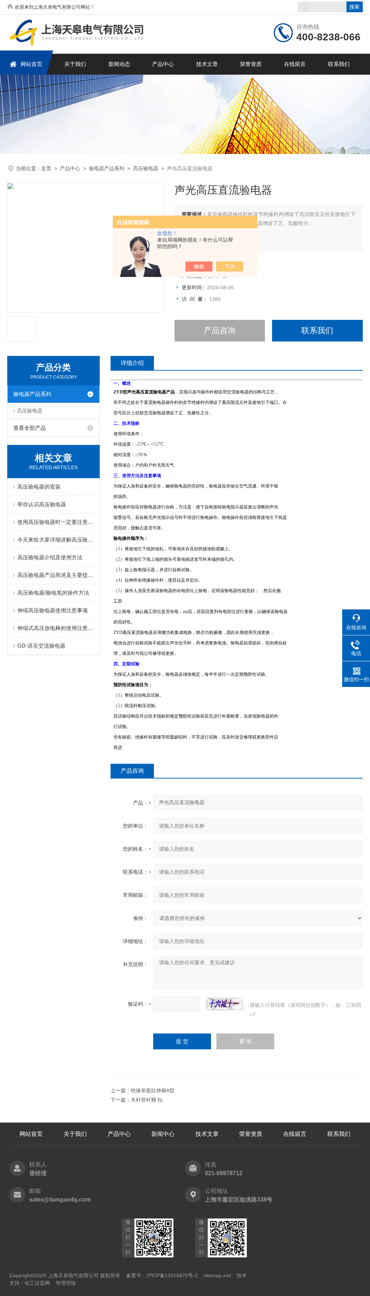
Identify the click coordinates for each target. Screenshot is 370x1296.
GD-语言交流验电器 (41, 646)
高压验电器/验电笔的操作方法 (53, 593)
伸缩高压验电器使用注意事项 (52, 610)
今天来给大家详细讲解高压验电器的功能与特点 (57, 540)
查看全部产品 (29, 428)
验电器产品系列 (106, 168)
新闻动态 (119, 64)
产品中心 (163, 64)
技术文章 (207, 64)
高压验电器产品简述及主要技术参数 (57, 575)
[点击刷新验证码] (224, 1004)
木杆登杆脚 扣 (147, 1100)
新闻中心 (163, 1134)
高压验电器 (145, 168)
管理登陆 (66, 1283)
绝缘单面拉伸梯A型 (153, 1090)
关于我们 (75, 64)
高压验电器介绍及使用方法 (49, 557)
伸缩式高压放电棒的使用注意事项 (57, 628)
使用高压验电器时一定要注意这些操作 (57, 522)
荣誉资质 (251, 64)
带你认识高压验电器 (41, 504)
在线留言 (295, 64)
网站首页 (31, 64)
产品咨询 (220, 330)
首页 (46, 168)
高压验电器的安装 (39, 487)
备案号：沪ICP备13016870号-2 (162, 1275)
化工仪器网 (37, 1283)
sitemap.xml (217, 1275)
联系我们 (339, 64)
